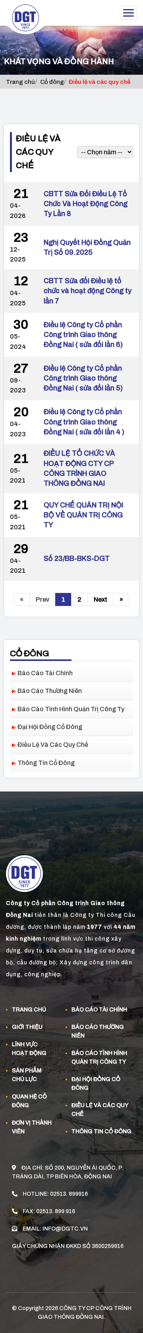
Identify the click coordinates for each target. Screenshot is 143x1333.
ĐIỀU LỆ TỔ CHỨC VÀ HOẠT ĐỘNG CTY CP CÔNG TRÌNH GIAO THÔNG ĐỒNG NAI (79, 468)
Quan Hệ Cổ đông (29, 1101)
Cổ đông (52, 82)
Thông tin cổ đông (46, 762)
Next (100, 599)
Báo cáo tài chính (45, 673)
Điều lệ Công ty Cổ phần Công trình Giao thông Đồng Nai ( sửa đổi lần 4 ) (84, 421)
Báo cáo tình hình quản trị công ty (70, 709)
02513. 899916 (69, 1194)
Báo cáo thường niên (49, 690)
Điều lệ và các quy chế (52, 744)
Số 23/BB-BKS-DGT (77, 558)
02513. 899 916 (55, 1211)
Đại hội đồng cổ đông (49, 726)
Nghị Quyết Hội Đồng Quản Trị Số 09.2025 (87, 247)
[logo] (28, 20)
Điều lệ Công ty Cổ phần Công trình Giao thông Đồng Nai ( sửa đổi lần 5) (83, 378)
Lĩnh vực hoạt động (29, 1048)
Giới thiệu (27, 1027)
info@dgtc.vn (65, 1229)
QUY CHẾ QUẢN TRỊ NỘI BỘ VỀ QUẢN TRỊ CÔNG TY (83, 515)
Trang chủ (20, 82)
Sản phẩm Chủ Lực (27, 1075)
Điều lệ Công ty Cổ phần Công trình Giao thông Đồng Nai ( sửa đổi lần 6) (83, 334)
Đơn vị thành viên (32, 1127)
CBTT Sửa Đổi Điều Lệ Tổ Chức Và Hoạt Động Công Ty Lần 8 (86, 204)
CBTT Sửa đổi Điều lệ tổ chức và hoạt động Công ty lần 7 (87, 291)
